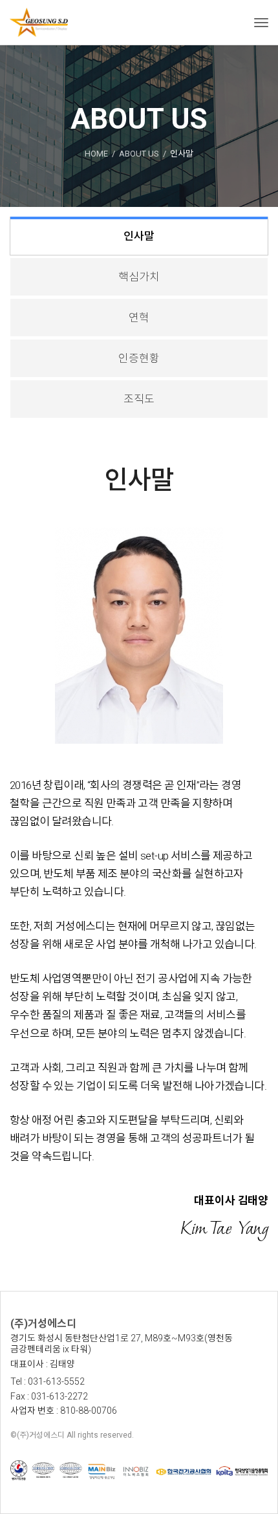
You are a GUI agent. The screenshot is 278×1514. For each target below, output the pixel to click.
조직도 (139, 399)
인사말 (139, 236)
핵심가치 (139, 276)
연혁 (139, 317)
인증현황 (139, 358)
